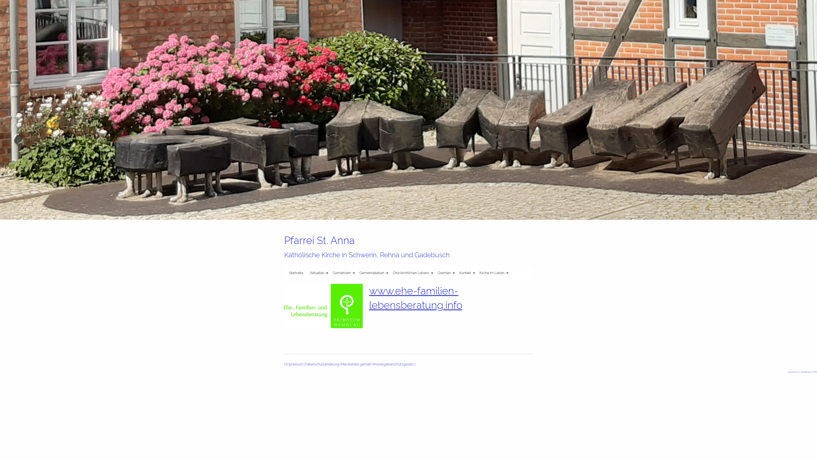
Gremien (444, 273)
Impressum (294, 364)
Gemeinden (342, 273)
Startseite (296, 273)
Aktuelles (317, 273)
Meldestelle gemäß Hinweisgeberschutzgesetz (377, 364)
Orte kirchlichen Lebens (411, 273)
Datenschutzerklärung (322, 364)
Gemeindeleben (371, 273)
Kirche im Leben (492, 273)
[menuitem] (296, 273)
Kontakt (465, 273)
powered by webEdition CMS (802, 372)
